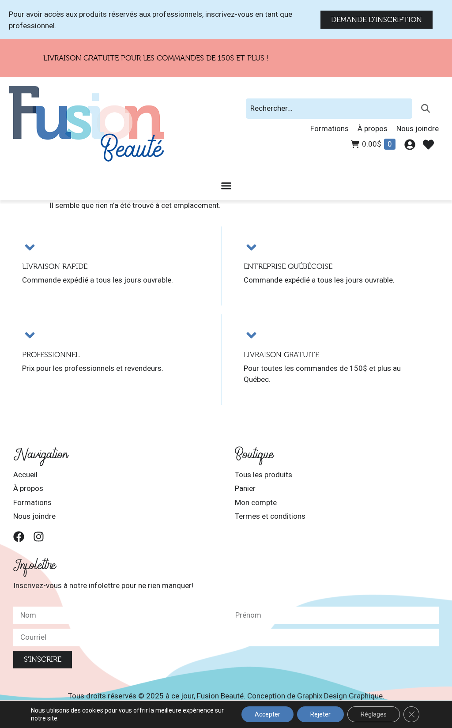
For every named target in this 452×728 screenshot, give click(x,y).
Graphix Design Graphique (340, 695)
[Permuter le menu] (226, 185)
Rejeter (320, 714)
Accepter (267, 714)
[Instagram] (38, 536)
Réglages (374, 714)
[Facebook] (18, 536)
